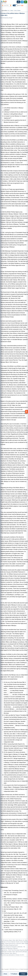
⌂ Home (5, 974)
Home (8, 10)
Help (2, 969)
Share (23, 974)
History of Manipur (17, 10)
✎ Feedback (14, 974)
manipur (11, 10)
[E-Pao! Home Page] (4, 2)
